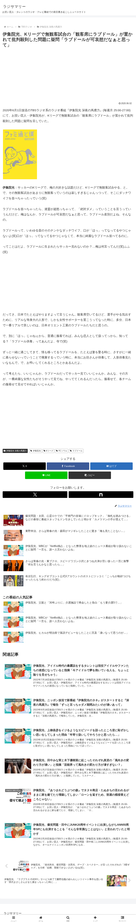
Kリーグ (49, 451)
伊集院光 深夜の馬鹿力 (16, 451)
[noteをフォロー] (101, 494)
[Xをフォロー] (35, 494)
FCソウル (63, 451)
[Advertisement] (68, 73)
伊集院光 (37, 451)
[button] (89, 475)
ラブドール (77, 451)
